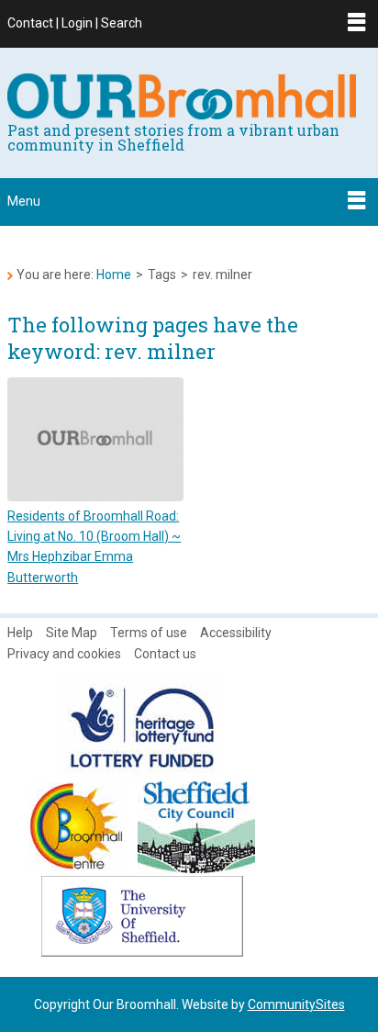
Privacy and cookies (64, 653)
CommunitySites (296, 1004)
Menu (23, 201)
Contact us (165, 653)
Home (113, 274)
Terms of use (148, 632)
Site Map (71, 632)
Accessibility (236, 632)
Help (20, 632)
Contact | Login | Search (74, 23)
